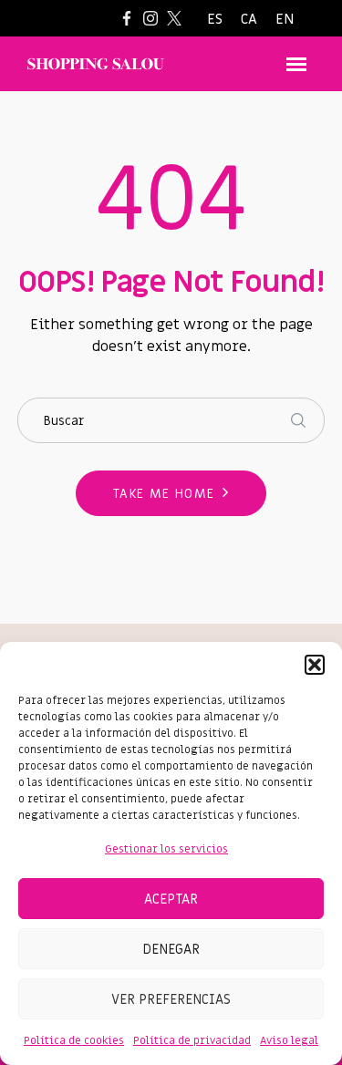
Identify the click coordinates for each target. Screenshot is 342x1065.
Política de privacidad (192, 1040)
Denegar (171, 949)
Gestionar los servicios (166, 849)
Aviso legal (289, 1040)
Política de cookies (74, 1040)
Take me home (164, 493)
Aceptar (171, 899)
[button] (315, 665)
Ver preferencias (171, 999)
